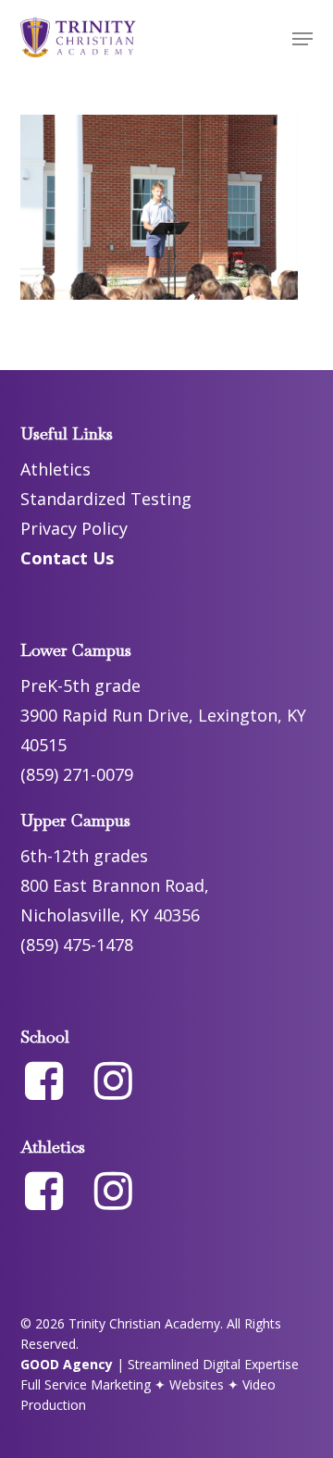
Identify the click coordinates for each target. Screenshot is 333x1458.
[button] (302, 39)
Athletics (55, 469)
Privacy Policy (74, 528)
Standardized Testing (105, 499)
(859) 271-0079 (76, 774)
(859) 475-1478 (76, 944)
